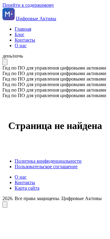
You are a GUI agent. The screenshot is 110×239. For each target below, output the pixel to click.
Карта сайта (27, 188)
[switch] (55, 56)
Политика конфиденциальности (48, 161)
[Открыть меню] (4, 62)
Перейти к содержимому (28, 5)
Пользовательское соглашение (46, 166)
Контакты (25, 40)
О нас (21, 45)
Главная (23, 29)
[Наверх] (4, 204)
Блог (19, 34)
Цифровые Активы (36, 18)
